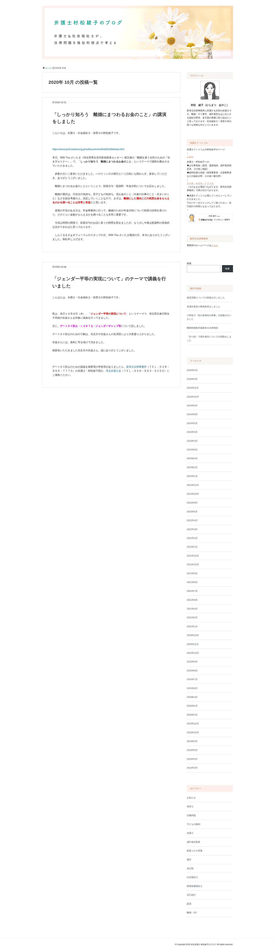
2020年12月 (193, 635)
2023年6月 (192, 458)
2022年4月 (192, 520)
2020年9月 (192, 661)
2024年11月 (193, 387)
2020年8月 (192, 670)
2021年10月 (193, 564)
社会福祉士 (192, 877)
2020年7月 (192, 679)
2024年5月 (192, 432)
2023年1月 (192, 476)
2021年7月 (192, 591)
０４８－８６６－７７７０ (200, 183)
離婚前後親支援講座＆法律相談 (202, 328)
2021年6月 (192, 600)
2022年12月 (193, 485)
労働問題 (191, 815)
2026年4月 (192, 370)
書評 (189, 859)
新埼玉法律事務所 (136, 366)
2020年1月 (192, 714)
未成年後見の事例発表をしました (203, 306)
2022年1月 (192, 547)
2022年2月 (192, 538)
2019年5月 (192, 750)
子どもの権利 (193, 824)
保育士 (190, 806)
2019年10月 (193, 732)
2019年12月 (193, 723)
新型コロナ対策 (194, 850)
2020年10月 (193, 653)
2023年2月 (192, 467)
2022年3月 (192, 529)
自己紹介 (191, 895)
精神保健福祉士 (194, 886)
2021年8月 (192, 582)
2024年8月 (192, 414)
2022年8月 (192, 502)
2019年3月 (192, 767)
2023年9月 (192, 449)
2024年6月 (192, 423)
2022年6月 (192, 511)
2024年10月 (193, 396)
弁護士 (190, 833)
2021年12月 (193, 555)
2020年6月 (192, 688)
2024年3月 (192, 441)
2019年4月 (192, 759)
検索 (189, 263)
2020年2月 (192, 706)
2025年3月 (192, 379)
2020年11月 (193, 644)
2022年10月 (193, 494)
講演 (189, 904)
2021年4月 (192, 608)
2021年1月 (192, 626)
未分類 (190, 868)
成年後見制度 (193, 842)
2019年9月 (192, 741)
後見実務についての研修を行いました (206, 297)
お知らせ (191, 797)
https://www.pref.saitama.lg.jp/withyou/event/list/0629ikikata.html (88, 149)
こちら (190, 156)
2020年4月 (192, 697)
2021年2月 (192, 617)
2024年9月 (192, 405)
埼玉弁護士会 (113, 370)
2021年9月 (192, 573)
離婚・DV (192, 912)
